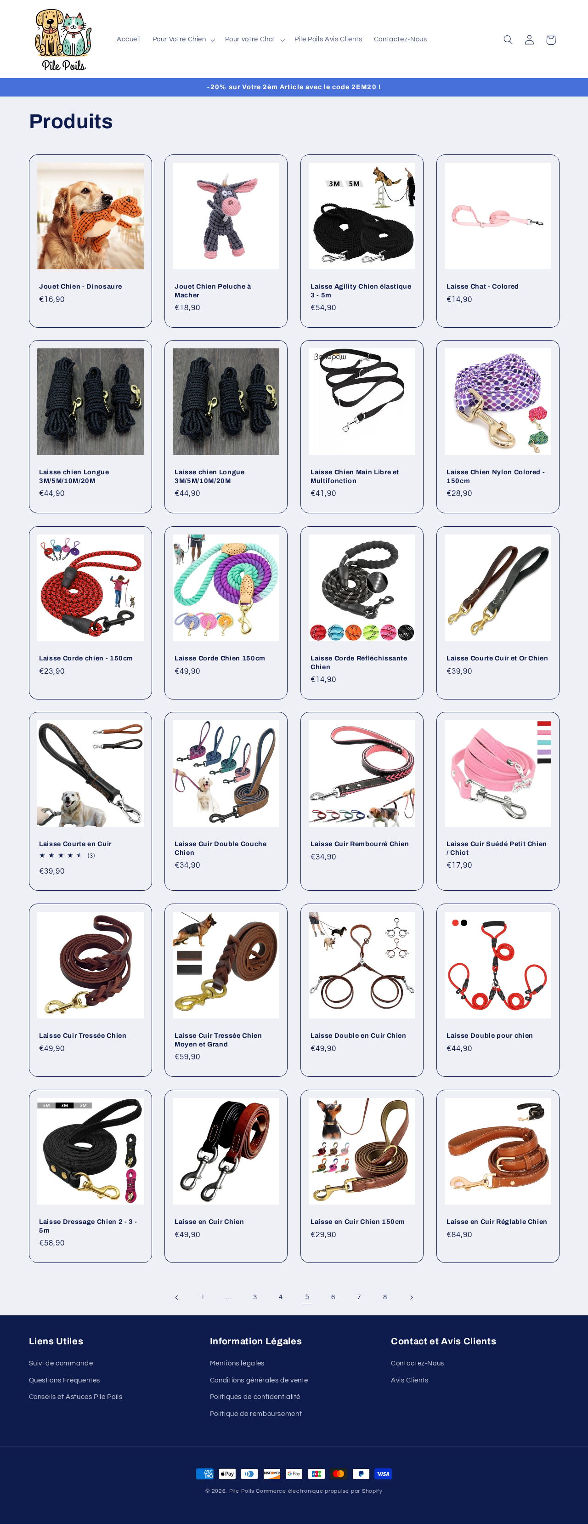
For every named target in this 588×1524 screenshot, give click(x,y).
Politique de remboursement (256, 1413)
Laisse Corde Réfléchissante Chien (359, 662)
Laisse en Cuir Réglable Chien (497, 1221)
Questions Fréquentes (65, 1380)
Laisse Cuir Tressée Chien (83, 1035)
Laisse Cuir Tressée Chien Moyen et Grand (218, 1039)
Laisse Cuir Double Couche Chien (221, 848)
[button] (183, 40)
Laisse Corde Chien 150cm (220, 658)
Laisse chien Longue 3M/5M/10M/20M (74, 476)
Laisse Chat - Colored (483, 286)
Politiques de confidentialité (255, 1396)
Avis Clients (410, 1380)
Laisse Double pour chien (490, 1035)
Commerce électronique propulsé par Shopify (319, 1491)
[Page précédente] (176, 1297)
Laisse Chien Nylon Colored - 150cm (496, 476)
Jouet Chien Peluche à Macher (213, 290)
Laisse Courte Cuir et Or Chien (497, 658)
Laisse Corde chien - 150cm (86, 658)
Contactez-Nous (417, 1363)
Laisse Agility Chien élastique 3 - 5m (361, 290)
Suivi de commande (61, 1363)
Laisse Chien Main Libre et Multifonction (355, 476)
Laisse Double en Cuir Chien (359, 1035)
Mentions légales (237, 1363)
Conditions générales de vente (259, 1380)
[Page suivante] (411, 1297)
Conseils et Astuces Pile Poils (76, 1396)
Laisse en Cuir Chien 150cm (358, 1221)
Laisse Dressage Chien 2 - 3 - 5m (88, 1226)
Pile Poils (241, 1491)
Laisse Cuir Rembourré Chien (360, 843)
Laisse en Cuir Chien (209, 1221)
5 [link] (307, 1297)
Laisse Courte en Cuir (75, 843)
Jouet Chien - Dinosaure (80, 286)
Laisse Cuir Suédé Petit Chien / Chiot (497, 848)
